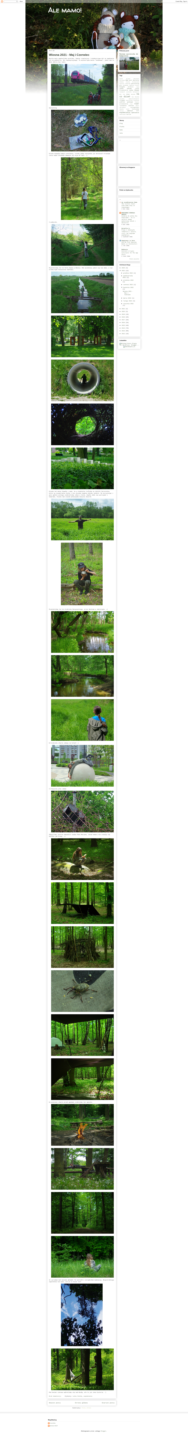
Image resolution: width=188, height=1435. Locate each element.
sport (137, 105)
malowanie (136, 92)
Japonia (131, 85)
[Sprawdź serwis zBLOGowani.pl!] (129, 346)
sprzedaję (122, 107)
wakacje (130, 111)
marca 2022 (127, 298)
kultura (130, 87)
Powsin (137, 102)
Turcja (121, 110)
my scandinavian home (129, 202)
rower (136, 104)
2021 (124, 309)
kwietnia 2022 (128, 287)
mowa (128, 94)
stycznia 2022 (128, 303)
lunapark (122, 92)
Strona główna (81, 1403)
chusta (128, 82)
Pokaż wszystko (134, 259)
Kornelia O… (126, 228)
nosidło (121, 98)
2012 (124, 333)
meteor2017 (54, 1426)
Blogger (103, 1431)
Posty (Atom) (86, 1408)
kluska (121, 126)
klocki (137, 85)
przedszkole (123, 104)
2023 (124, 268)
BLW (127, 80)
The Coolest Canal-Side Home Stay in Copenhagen (129, 205)
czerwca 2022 (128, 284)
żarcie (128, 114)
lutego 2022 (128, 301)
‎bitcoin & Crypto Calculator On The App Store (130, 252)
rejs (131, 104)
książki (122, 87)
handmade (125, 85)
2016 (124, 322)
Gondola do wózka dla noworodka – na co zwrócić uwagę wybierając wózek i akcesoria (129, 219)
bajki (121, 78)
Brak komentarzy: (55, 1396)
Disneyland (135, 82)
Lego (137, 87)
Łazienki (129, 92)
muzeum (133, 94)
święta (121, 109)
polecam (130, 102)
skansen (131, 105)
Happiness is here (128, 240)
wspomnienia (88, 1396)
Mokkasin (125, 249)
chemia (121, 82)
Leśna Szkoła (77, 1396)
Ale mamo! (65, 10)
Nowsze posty (55, 1403)
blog (121, 123)
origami (122, 100)
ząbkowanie (135, 112)
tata (121, 133)
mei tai (122, 94)
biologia (122, 80)
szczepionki (134, 107)
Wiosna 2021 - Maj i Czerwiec (69, 54)
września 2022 (128, 280)
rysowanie (123, 105)
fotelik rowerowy (125, 83)
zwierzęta (122, 114)
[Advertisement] (129, 152)
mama (121, 130)
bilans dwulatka (132, 78)
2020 (124, 311)
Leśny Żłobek (134, 90)
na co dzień (129, 95)
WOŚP (137, 110)
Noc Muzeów (135, 97)
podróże (122, 102)
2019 (124, 314)
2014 (124, 328)
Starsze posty (108, 1403)
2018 (124, 317)
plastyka (136, 100)
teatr (128, 109)
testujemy (135, 109)
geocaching (135, 83)
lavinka (52, 1423)
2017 (124, 320)
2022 (124, 270)
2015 (124, 325)
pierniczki (129, 100)
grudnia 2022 (128, 273)
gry (120, 85)
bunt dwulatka (134, 80)
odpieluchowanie (134, 98)
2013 (124, 331)
